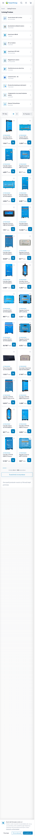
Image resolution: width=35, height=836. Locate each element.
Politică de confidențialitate (12, 829)
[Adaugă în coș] (13, 142)
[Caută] (21, 3)
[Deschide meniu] (3, 3)
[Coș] (31, 3)
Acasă (3, 8)
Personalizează (17, 833)
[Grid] (13, 114)
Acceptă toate (28, 833)
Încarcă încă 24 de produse (17, 475)
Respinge (6, 833)
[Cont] (26, 3)
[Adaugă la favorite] (14, 121)
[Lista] (17, 114)
